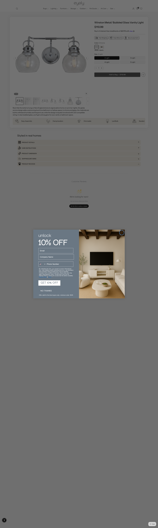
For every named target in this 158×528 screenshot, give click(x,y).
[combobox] (42, 264)
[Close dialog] (121, 232)
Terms (49, 277)
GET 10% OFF (49, 283)
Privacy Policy (43, 277)
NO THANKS (46, 291)
